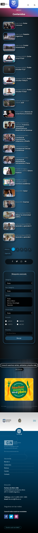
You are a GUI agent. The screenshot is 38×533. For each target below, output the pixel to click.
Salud (21, 191)
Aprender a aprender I (23, 236)
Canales (6, 471)
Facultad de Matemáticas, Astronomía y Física (23, 160)
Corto (10, 324)
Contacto (6, 474)
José (22, 102)
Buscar (19, 338)
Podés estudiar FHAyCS (23, 80)
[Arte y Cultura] (19, 301)
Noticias (6, 468)
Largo (10, 321)
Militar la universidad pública (23, 215)
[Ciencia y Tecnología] (19, 303)
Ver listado (19, 369)
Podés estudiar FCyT (23, 69)
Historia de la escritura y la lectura (24, 113)
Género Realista (24, 171)
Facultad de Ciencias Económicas (23, 149)
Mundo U (7, 462)
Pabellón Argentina (22, 35)
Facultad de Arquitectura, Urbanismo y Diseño (23, 138)
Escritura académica (23, 182)
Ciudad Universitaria (22, 46)
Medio (21, 321)
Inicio (18, 10)
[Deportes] (19, 305)
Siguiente (7, 253)
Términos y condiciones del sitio (11, 451)
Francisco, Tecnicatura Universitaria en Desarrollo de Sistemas (24, 126)
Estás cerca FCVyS (23, 58)
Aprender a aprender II (23, 225)
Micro (21, 324)
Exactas (22, 202)
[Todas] (19, 299)
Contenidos (7, 465)
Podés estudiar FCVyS (23, 91)
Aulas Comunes (21, 24)
